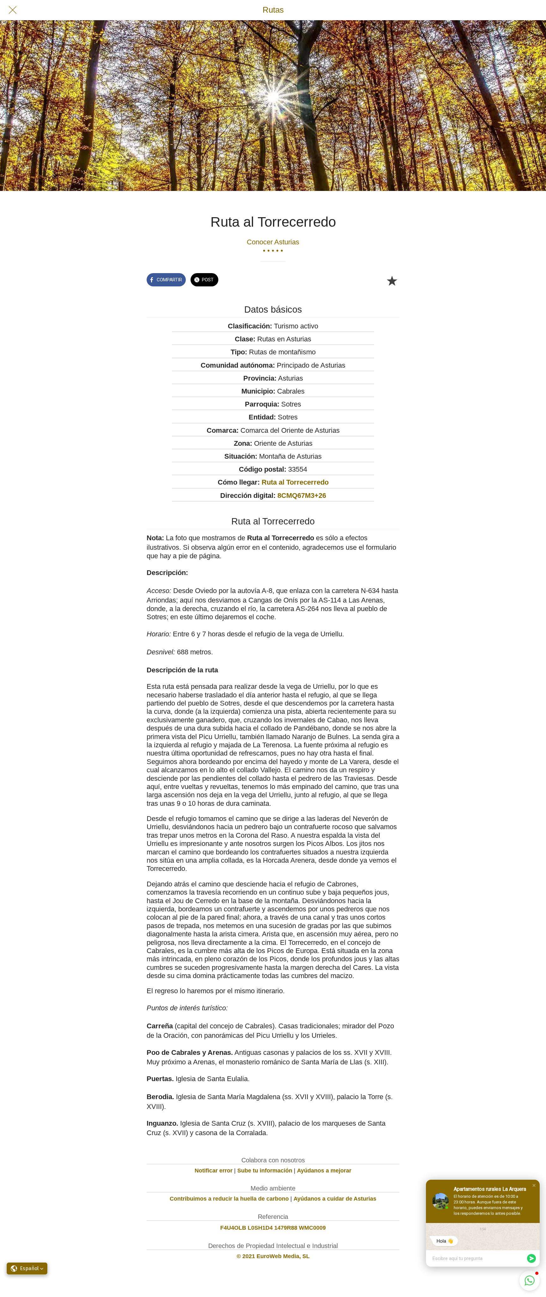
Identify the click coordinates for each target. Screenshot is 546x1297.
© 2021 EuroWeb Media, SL (273, 1256)
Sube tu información (264, 1170)
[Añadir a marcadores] (391, 280)
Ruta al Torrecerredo (295, 482)
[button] (534, 1185)
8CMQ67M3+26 (301, 495)
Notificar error (214, 1170)
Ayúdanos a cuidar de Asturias (335, 1199)
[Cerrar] (12, 10)
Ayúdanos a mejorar (324, 1170)
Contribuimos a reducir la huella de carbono (229, 1199)
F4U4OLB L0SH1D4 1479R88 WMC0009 (273, 1228)
